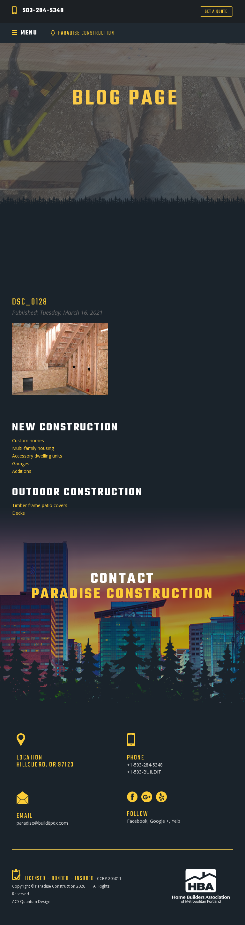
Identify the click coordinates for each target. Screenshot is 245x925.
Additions (21, 471)
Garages (20, 463)
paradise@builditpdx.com (42, 823)
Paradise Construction (55, 886)
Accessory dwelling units (37, 456)
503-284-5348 (43, 10)
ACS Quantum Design (31, 901)
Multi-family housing (33, 448)
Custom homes (28, 440)
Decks (18, 513)
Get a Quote (216, 11)
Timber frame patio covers (39, 505)
